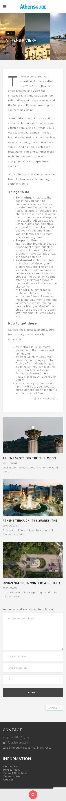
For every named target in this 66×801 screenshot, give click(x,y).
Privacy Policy (11, 769)
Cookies (8, 779)
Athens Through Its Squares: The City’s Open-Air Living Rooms (30, 521)
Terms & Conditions (15, 773)
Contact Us (10, 766)
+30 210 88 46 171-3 (17, 737)
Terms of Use (11, 776)
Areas (10, 33)
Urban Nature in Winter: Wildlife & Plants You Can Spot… (31, 583)
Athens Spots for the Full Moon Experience (29, 458)
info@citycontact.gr (17, 742)
